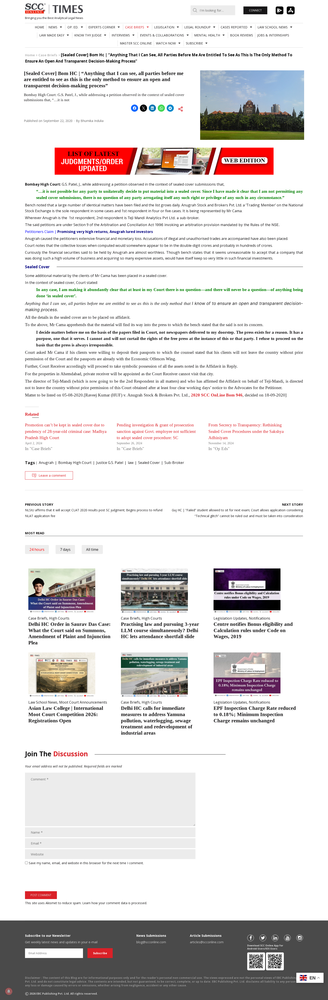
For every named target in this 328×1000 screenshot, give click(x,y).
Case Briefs (134, 27)
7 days (65, 549)
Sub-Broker (174, 462)
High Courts (59, 618)
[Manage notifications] (8, 991)
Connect (255, 10)
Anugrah (46, 462)
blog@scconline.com (151, 942)
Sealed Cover (149, 462)
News (52, 27)
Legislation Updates (230, 618)
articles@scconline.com (207, 942)
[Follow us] (250, 938)
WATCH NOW (166, 43)
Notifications (259, 618)
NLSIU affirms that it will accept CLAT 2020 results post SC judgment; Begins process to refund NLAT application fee (93, 510)
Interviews (121, 35)
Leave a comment (52, 475)
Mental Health (207, 35)
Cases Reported (234, 27)
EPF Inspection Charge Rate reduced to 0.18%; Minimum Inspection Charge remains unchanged (255, 714)
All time (92, 549)
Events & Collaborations (162, 35)
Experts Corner (101, 27)
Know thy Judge (88, 35)
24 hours (36, 549)
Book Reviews (241, 35)
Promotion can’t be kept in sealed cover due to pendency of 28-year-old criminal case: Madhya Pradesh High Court (65, 431)
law (130, 462)
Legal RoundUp (197, 27)
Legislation (164, 27)
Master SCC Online (136, 43)
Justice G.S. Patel (109, 462)
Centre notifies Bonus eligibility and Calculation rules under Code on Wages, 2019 (253, 630)
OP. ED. (72, 27)
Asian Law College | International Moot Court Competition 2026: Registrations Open (65, 714)
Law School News (272, 27)
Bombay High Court (74, 462)
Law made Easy (51, 35)
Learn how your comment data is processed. (114, 903)
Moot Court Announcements (83, 702)
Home (39, 27)
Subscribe (194, 43)
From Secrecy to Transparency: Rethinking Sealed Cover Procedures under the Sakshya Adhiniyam (246, 431)
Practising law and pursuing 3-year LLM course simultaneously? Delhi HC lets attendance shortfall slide (160, 630)
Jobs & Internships (273, 35)
